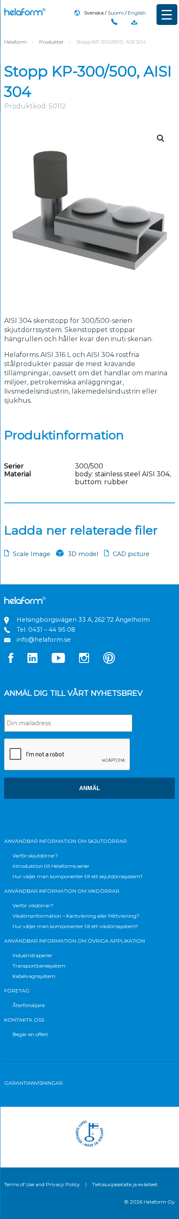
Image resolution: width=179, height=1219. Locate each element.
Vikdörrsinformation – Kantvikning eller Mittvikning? (75, 916)
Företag (17, 991)
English (137, 13)
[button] (160, 138)
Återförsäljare (28, 1005)
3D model (83, 554)
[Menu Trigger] (167, 14)
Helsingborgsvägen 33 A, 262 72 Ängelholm (83, 619)
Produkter (51, 42)
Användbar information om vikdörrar (61, 891)
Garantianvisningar (33, 1083)
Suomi (116, 13)
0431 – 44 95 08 (51, 629)
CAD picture (131, 554)
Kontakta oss (24, 1020)
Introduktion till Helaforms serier (51, 866)
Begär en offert (30, 1034)
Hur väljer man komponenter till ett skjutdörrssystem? (77, 876)
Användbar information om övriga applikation (74, 941)
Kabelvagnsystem (33, 976)
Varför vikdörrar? (32, 905)
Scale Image (31, 554)
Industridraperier (32, 955)
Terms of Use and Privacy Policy (42, 1184)
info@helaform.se (44, 639)
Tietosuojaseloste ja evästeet (125, 1184)
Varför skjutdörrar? (35, 855)
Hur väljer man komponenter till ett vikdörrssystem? (75, 926)
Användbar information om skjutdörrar (65, 841)
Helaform (25, 12)
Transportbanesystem (38, 966)
